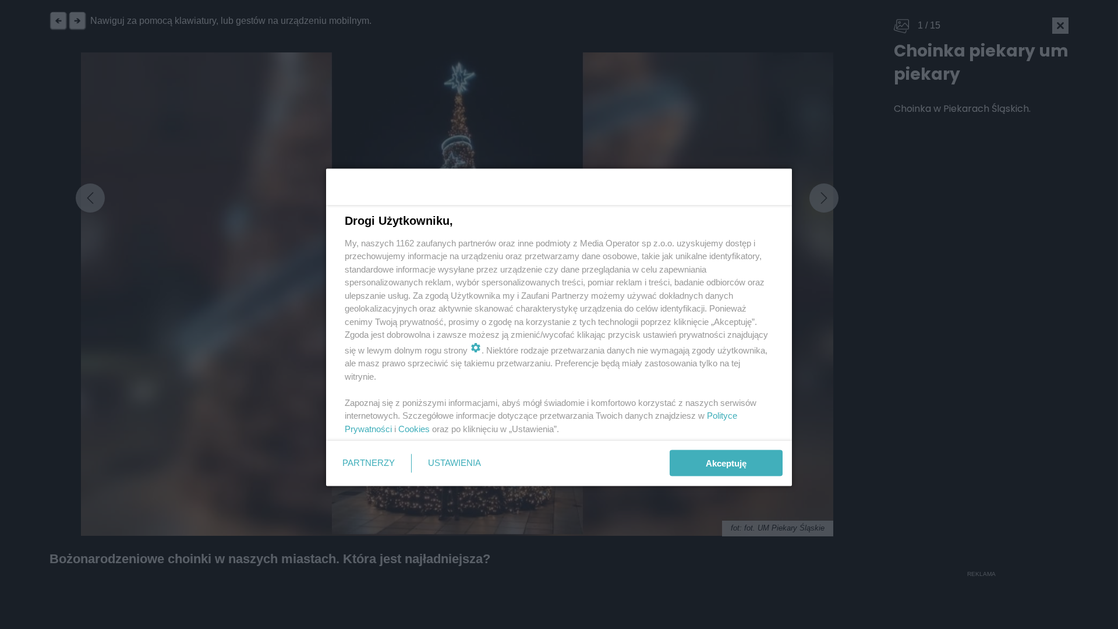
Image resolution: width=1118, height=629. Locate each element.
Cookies (414, 428)
